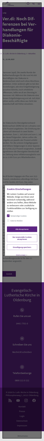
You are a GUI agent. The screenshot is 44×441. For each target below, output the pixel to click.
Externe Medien (16, 220)
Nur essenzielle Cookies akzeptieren (21, 238)
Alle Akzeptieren (22, 229)
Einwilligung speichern (22, 247)
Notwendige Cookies (18, 216)
